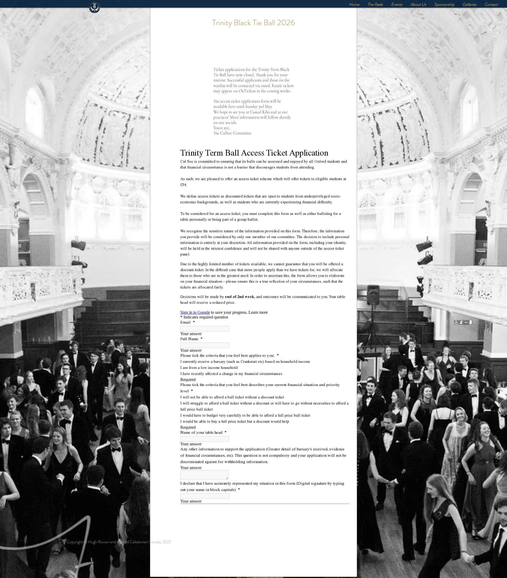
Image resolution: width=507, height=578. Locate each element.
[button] (396, 4)
